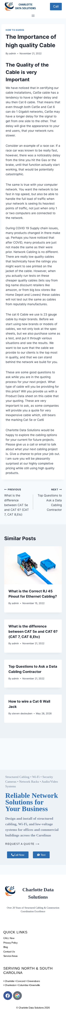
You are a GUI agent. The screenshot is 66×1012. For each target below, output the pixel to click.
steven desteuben (22, 713)
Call (56, 6)
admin (12, 53)
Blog (5, 947)
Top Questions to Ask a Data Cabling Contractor (50, 500)
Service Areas (10, 956)
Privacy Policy (10, 942)
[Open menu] (33, 16)
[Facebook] (7, 995)
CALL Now (8, 938)
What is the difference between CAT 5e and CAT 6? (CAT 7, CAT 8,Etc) (16, 502)
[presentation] (33, 565)
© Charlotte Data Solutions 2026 (33, 1007)
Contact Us (9, 951)
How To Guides (15, 30)
